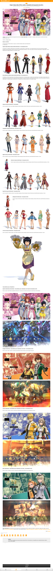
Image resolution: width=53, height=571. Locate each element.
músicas (49, 529)
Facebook (2, 536)
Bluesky (21, 536)
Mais (26, 536)
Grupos (23, 536)
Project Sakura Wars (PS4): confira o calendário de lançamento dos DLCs (26, 5)
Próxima (26, 566)
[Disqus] (26, 553)
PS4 (26, 3)
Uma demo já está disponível (8, 529)
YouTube (10, 536)
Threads (18, 536)
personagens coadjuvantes (43, 529)
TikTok (12, 536)
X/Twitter (7, 536)
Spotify (15, 536)
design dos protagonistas (30, 529)
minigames (36, 529)
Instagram (4, 536)
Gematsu (49, 531)
